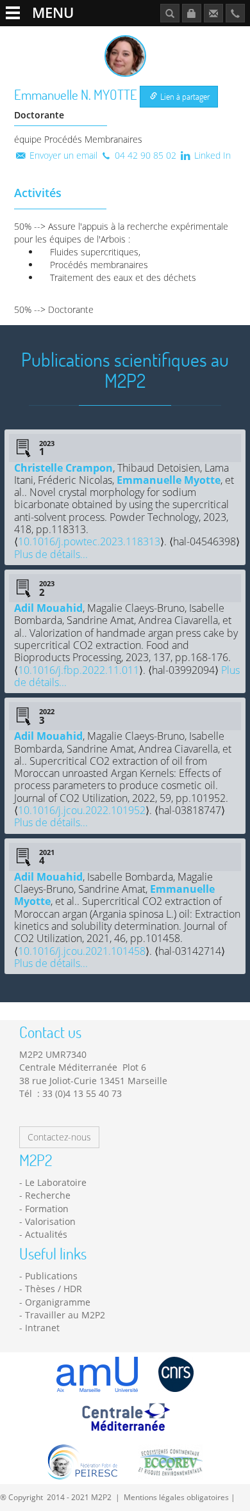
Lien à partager (184, 96)
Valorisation (50, 1221)
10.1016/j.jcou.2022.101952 (82, 810)
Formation (47, 1209)
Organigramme (57, 1302)
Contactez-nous (59, 1137)
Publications (51, 1276)
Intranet (42, 1328)
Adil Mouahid (48, 608)
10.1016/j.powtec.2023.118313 (89, 541)
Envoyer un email (62, 155)
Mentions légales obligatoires (176, 1497)
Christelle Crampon (63, 468)
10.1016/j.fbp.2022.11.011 (78, 670)
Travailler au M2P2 (65, 1315)
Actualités (46, 1234)
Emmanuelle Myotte (169, 480)
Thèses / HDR (53, 1289)
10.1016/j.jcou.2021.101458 (82, 951)
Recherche (48, 1195)
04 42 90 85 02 (144, 155)
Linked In (211, 155)
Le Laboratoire (56, 1182)
